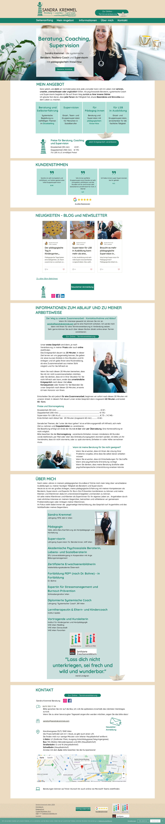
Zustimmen (155, 821)
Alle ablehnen (143, 821)
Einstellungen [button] (132, 821)
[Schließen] (163, 820)
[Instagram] (53, 296)
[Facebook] (58, 296)
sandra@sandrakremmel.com (60, 324)
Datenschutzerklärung (105, 821)
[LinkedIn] (62, 296)
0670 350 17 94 (49, 706)
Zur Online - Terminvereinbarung (80, 336)
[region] (47, 117)
